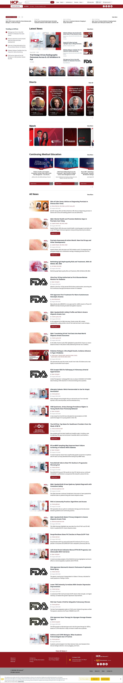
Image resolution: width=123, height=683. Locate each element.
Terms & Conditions (54, 658)
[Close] (120, 679)
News (57, 2)
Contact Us (33, 658)
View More (114, 17)
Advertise (13, 660)
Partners (76, 2)
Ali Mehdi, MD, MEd (56, 266)
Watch (61, 2)
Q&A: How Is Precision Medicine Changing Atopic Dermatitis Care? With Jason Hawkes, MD (75, 21)
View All (91, 83)
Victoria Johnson (56, 394)
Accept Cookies (105, 679)
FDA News (32, 6)
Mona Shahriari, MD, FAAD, (58, 206)
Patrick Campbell (56, 622)
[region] (61, 679)
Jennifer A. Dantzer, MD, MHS (69, 45)
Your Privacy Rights (54, 660)
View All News (61, 651)
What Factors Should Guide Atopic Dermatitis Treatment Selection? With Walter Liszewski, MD (17, 21)
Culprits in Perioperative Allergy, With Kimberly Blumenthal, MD (103, 21)
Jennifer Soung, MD (70, 206)
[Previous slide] (90, 147)
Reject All (95, 679)
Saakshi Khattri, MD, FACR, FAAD (59, 223)
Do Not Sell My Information (37, 660)
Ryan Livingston (56, 282)
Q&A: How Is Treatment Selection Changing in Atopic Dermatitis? (45, 21)
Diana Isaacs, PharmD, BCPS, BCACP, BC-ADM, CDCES (72, 37)
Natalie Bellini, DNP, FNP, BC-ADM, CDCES (61, 357)
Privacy (31, 661)
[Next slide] (92, 147)
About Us (13, 658)
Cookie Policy (21, 681)
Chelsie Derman (56, 467)
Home (91, 671)
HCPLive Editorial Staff (57, 428)
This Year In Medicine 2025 (40, 6)
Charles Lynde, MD (56, 316)
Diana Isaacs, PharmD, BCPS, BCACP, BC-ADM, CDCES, (64, 355)
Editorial (13, 661)
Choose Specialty (16, 6)
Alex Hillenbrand (66, 62)
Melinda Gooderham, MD (58, 488)
